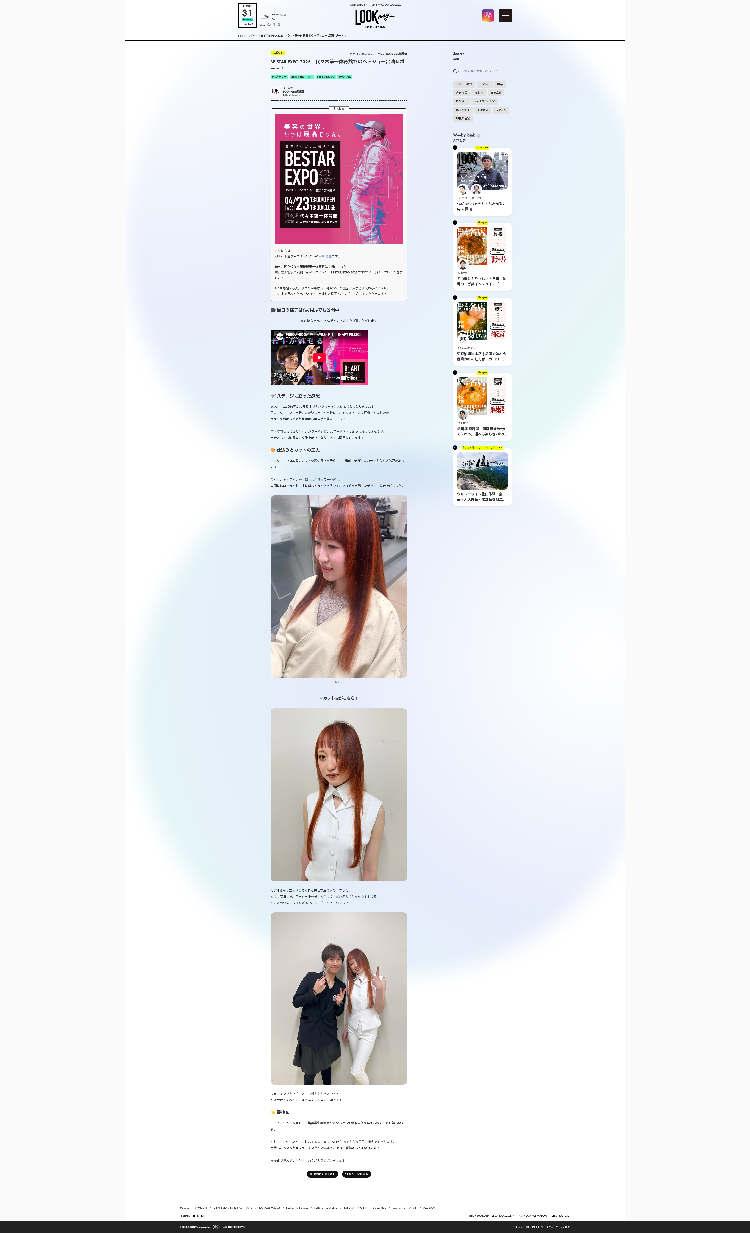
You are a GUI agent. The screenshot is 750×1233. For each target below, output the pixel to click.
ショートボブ (464, 84)
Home (241, 35)
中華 (500, 84)
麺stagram (482, 222)
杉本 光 (478, 93)
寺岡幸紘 (496, 93)
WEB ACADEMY (532, 1215)
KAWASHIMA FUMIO (557, 1227)
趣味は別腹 (201, 1207)
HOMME (485, 84)
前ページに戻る (358, 1174)
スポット (252, 35)
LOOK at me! (482, 147)
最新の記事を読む (324, 1174)
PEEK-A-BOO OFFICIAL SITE (526, 1227)
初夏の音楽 (463, 118)
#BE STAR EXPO (326, 76)
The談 (317, 1207)
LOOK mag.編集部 (396, 53)
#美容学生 (344, 76)
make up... (397, 1207)
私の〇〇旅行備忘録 (269, 1207)
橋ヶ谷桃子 (463, 110)
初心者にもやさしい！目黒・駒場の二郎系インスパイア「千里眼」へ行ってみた (481, 284)
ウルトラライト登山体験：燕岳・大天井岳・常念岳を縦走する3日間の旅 (481, 499)
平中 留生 (325, 256)
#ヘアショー (279, 76)
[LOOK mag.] (375, 15)
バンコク (501, 110)
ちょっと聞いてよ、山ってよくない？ (482, 447)
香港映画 (482, 110)
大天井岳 (461, 93)
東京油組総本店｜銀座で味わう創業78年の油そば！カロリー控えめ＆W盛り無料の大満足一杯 (481, 359)
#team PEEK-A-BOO (302, 76)
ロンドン (461, 101)
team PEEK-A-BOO (484, 101)
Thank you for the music (297, 1207)
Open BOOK (429, 1207)
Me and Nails (379, 1207)
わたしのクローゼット (355, 1207)
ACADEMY (502, 1215)
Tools (560, 1215)
